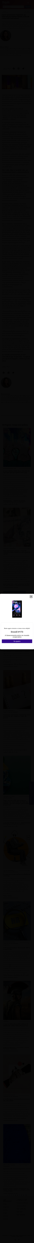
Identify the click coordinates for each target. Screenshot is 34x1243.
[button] (31, 597)
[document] (17, 621)
